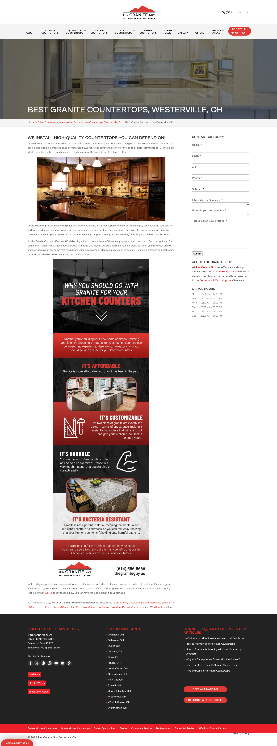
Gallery (183, 33)
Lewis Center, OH (118, 668)
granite (220, 271)
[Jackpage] (69, 663)
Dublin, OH (114, 646)
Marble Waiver (37, 683)
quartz (230, 271)
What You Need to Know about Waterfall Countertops (216, 638)
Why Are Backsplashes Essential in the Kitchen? (213, 659)
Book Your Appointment (239, 31)
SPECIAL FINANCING (205, 689)
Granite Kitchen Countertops (42, 728)
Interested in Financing (207, 200)
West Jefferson (135, 607)
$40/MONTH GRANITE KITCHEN (205, 700)
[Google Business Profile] (62, 663)
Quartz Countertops (123, 32)
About (30, 33)
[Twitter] (37, 663)
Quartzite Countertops (74, 32)
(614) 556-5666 (237, 12)
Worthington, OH (117, 708)
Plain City (75, 607)
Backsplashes (163, 728)
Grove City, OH (116, 657)
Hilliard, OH (114, 663)
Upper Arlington (100, 607)
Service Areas (216, 32)
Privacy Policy (240, 733)
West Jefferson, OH (119, 702)
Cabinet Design (169, 32)
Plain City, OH (115, 679)
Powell (86, 607)
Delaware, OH (116, 640)
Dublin (145, 602)
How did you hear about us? (210, 210)
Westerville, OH (117, 696)
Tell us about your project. (209, 221)
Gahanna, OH (115, 651)
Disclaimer (34, 674)
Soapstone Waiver (39, 691)
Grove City (167, 602)
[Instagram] (50, 663)
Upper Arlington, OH (119, 691)
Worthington (157, 607)
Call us (48, 593)
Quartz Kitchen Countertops (75, 728)
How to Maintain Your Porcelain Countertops (210, 644)
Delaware (134, 602)
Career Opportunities (104, 728)
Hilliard (32, 607)
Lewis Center (45, 607)
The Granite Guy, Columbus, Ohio (58, 737)
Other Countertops (148, 32)
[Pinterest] (43, 663)
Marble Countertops (99, 32)
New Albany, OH (117, 674)
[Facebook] (30, 663)
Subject (198, 189)
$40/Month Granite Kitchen (212, 728)
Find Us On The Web (39, 656)
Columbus (121, 602)
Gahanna (155, 602)
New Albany (61, 607)
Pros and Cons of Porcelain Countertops (208, 670)
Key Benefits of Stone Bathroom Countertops (211, 665)
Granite (123, 728)
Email (196, 156)
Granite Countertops (50, 32)
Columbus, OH (116, 634)
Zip (195, 167)
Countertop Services (141, 728)
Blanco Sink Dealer (184, 728)
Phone (197, 178)
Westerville (118, 607)
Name (197, 145)
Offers (199, 33)
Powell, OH (114, 685)
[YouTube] (56, 663)
